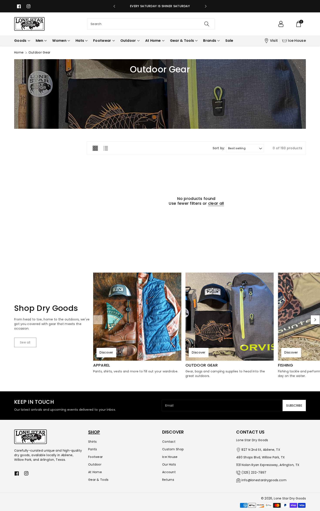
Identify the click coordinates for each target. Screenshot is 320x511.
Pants (92, 449)
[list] (105, 148)
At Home (95, 472)
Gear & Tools (98, 479)
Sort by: (219, 148)
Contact (168, 441)
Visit (274, 40)
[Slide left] (98, 320)
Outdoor (94, 464)
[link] (25, 342)
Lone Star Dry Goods (290, 498)
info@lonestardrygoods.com (263, 480)
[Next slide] (206, 6)
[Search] (206, 23)
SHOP (94, 432)
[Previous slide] (114, 6)
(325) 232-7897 (253, 472)
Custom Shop (173, 449)
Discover (106, 352)
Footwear (95, 457)
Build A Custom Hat (163, 6)
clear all (216, 203)
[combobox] (150, 23)
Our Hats (169, 464)
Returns (168, 479)
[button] (298, 24)
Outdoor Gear (201, 365)
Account (169, 472)
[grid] (95, 148)
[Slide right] (315, 320)
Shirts (92, 441)
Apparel (101, 365)
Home (19, 52)
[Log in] (281, 24)
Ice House (297, 40)
